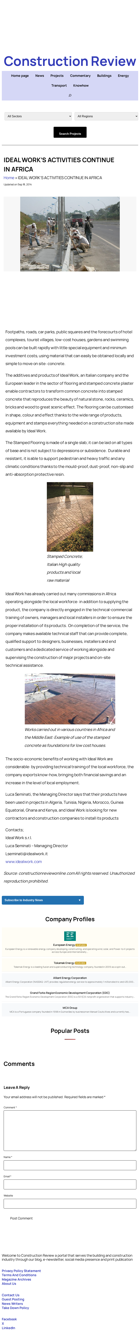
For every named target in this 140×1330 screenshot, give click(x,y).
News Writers (12, 1303)
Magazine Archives (16, 1279)
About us (9, 1283)
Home (9, 177)
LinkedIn (8, 1328)
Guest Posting (13, 1299)
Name (8, 1157)
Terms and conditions (19, 1275)
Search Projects (70, 133)
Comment (10, 1107)
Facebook (9, 1319)
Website (8, 1195)
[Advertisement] (70, 25)
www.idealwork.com (23, 861)
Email (7, 1176)
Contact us (11, 1295)
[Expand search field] (70, 95)
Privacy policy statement (21, 1271)
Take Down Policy (15, 1308)
